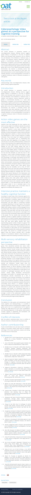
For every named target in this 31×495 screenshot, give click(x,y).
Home (20, 1)
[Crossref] (12, 365)
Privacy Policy (4, 489)
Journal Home (5, 480)
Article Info (16, 44)
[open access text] (6, 6)
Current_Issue (13, 482)
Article (5, 44)
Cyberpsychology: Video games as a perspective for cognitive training (15, 31)
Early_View (4, 482)
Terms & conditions (17, 489)
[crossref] (22, 377)
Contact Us (27, 1)
